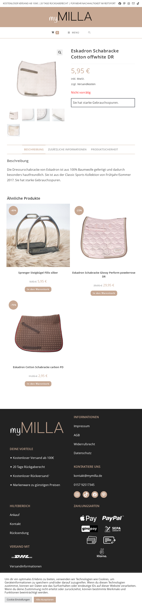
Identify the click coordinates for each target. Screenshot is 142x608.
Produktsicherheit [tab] (104, 149)
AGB (77, 435)
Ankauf (14, 515)
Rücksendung (19, 533)
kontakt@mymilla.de (88, 476)
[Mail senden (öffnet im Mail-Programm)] (133, 3)
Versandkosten (86, 84)
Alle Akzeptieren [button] (45, 599)
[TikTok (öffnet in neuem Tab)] (137, 3)
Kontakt (15, 524)
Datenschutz (82, 453)
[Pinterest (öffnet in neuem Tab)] (124, 3)
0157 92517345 (84, 485)
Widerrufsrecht (84, 444)
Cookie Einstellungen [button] (18, 599)
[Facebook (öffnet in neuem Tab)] (119, 3)
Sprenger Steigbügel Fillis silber (38, 272)
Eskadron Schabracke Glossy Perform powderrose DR (103, 274)
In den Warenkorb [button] (38, 289)
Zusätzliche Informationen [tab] (67, 149)
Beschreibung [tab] (34, 149)
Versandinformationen (26, 566)
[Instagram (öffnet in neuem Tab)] (128, 3)
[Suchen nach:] (89, 32)
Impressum (82, 426)
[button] (60, 52)
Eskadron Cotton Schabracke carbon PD (38, 367)
